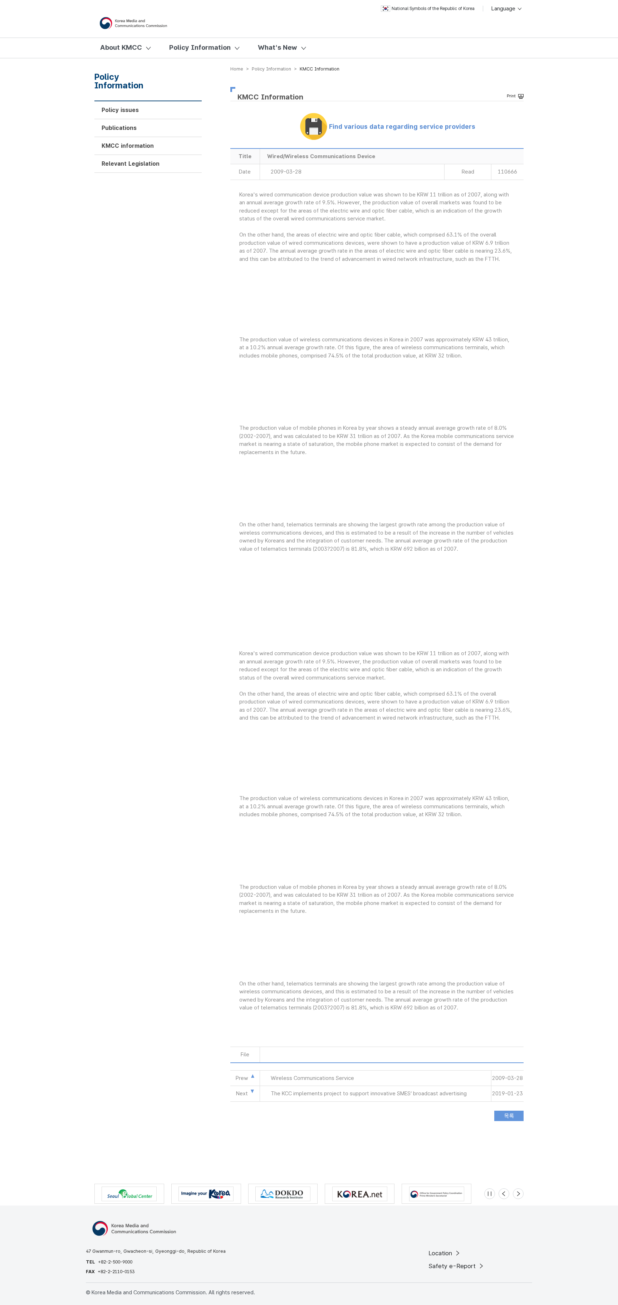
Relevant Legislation (131, 163)
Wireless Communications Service (312, 1078)
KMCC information (128, 145)
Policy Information (200, 47)
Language (504, 8)
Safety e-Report (452, 1266)
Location (441, 1253)
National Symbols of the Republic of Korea (433, 8)
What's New (277, 47)
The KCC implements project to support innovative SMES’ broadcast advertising (369, 1093)
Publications (119, 128)
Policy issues (120, 110)
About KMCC (121, 47)
